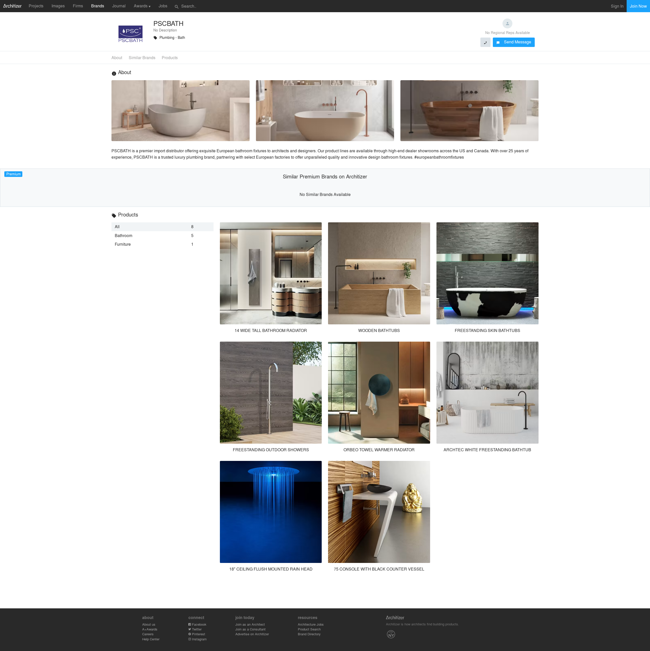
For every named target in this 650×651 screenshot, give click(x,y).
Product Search (309, 629)
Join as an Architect (250, 624)
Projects (36, 6)
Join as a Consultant (250, 629)
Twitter (196, 629)
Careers (148, 633)
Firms (78, 6)
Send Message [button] (513, 42)
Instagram (199, 639)
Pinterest (198, 633)
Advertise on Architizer (252, 633)
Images (58, 6)
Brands (97, 6)
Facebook (198, 624)
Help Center (150, 639)
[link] (162, 226)
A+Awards (149, 629)
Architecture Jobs (311, 624)
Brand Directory (309, 633)
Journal (119, 6)
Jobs (163, 6)
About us (148, 624)
